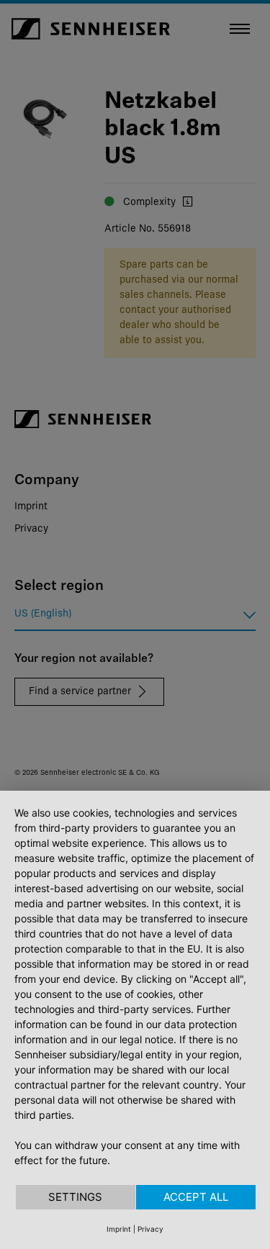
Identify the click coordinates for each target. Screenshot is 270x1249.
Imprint (119, 1229)
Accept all (195, 1197)
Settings (75, 1197)
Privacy (150, 1229)
